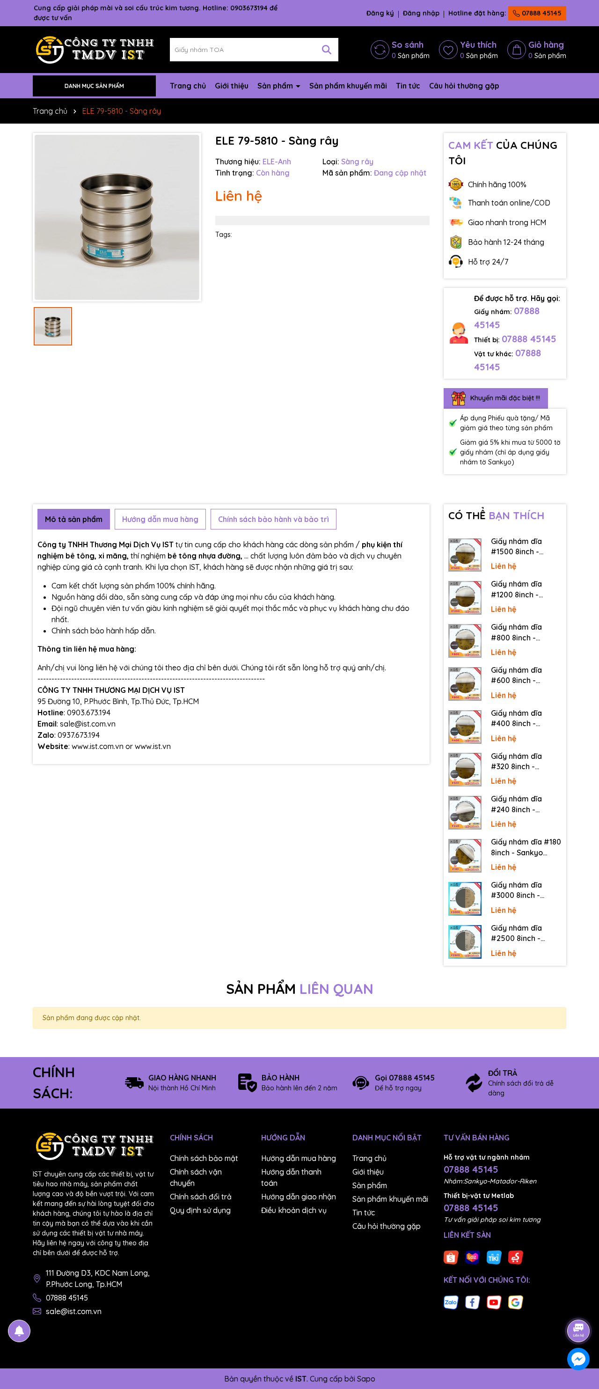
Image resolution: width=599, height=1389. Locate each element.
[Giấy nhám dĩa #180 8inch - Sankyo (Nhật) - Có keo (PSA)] (465, 856)
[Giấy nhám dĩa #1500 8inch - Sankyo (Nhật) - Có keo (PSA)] (465, 555)
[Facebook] (472, 1301)
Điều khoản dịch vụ (294, 1210)
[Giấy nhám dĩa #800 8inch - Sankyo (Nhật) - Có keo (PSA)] (465, 641)
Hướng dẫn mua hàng (298, 1158)
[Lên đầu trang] (579, 1304)
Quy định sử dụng (200, 1210)
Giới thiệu (231, 85)
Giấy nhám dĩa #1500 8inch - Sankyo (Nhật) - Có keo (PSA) (524, 546)
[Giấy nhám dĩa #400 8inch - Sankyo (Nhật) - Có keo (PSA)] (465, 727)
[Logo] (94, 49)
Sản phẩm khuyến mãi (348, 85)
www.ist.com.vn (98, 746)
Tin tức (408, 85)
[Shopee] (451, 1256)
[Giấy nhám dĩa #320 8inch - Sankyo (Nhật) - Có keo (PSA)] (465, 769)
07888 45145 (541, 13)
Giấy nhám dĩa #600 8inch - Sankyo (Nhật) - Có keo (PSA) (524, 675)
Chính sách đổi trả (201, 1196)
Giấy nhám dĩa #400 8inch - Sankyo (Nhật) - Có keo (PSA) (524, 718)
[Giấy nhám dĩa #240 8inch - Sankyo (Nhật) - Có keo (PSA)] (465, 813)
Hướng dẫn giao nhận (298, 1196)
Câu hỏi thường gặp (464, 85)
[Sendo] (515, 1256)
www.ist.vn (153, 746)
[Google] (515, 1301)
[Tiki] (494, 1256)
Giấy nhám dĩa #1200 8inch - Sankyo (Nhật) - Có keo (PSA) (524, 589)
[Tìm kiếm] (326, 49)
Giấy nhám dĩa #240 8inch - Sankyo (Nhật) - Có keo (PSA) (524, 804)
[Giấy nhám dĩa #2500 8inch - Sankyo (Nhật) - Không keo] (465, 942)
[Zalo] (451, 1301)
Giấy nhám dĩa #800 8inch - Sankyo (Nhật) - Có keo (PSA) (524, 632)
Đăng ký (380, 13)
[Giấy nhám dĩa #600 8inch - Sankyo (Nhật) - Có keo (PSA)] (465, 684)
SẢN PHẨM (299, 989)
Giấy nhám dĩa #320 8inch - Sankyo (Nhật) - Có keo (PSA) (524, 761)
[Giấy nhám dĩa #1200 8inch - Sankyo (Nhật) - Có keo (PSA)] (465, 598)
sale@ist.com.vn (74, 1311)
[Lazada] (472, 1256)
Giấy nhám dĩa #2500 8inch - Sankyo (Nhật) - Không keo (519, 933)
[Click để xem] (117, 217)
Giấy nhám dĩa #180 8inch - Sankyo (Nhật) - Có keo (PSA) (526, 847)
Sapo (366, 1378)
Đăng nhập (421, 13)
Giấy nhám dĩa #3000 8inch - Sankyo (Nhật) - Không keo (519, 890)
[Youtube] (494, 1301)
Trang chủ (188, 85)
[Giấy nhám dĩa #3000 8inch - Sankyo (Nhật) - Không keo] (465, 899)
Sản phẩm (276, 85)
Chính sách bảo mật (204, 1158)
